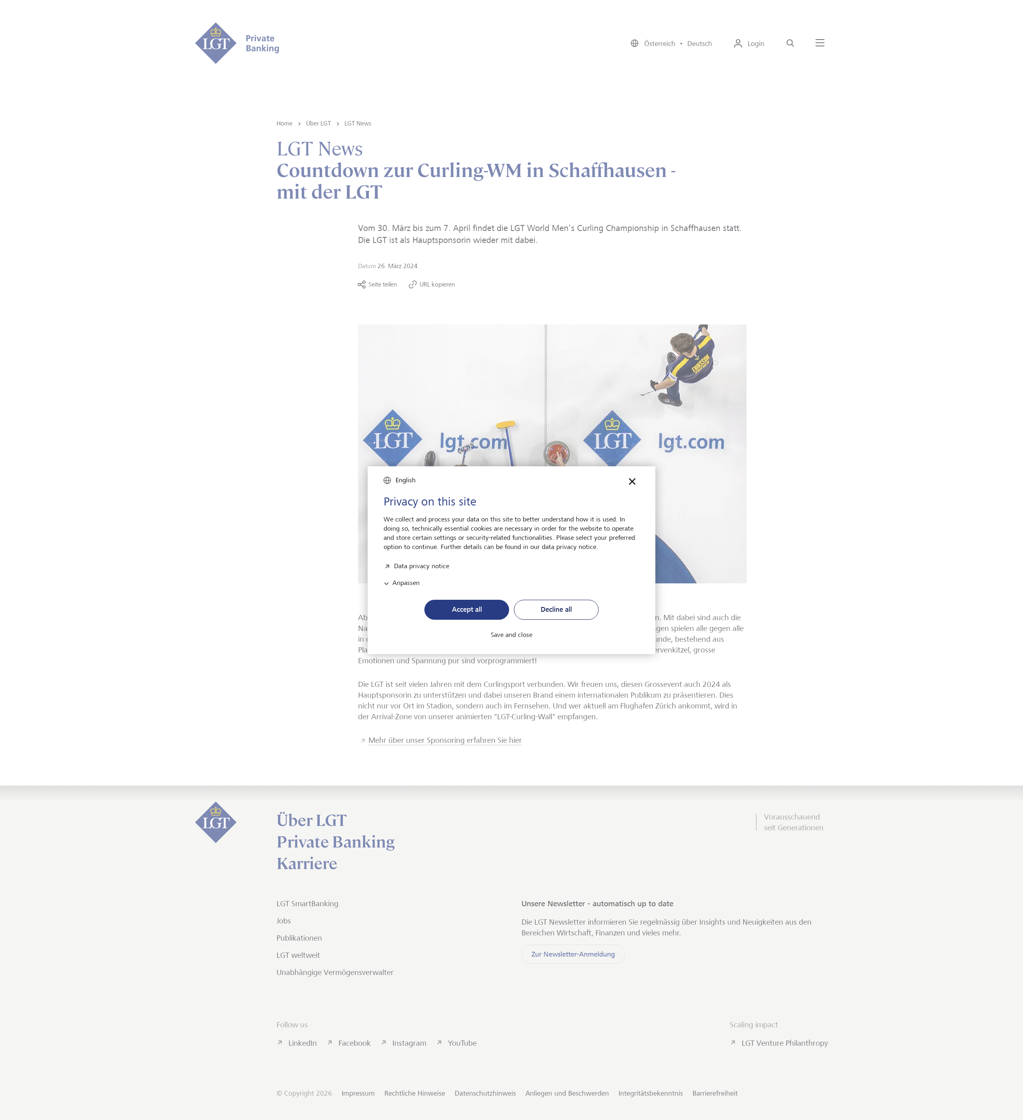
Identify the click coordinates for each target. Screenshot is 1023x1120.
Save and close (511, 635)
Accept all (467, 609)
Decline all (556, 609)
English (406, 480)
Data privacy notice (421, 565)
